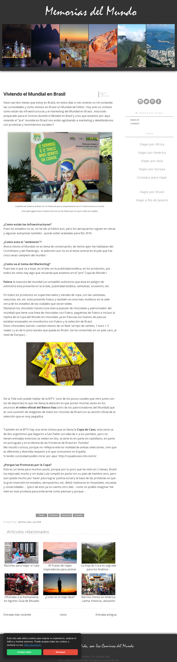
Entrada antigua (106, 614)
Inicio (63, 614)
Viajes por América (152, 152)
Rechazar (60, 652)
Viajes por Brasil (152, 191)
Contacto (134, 123)
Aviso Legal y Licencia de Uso (73, 660)
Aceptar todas (24, 652)
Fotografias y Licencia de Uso (104, 660)
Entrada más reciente (17, 614)
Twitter (42, 515)
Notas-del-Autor (29, 522)
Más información (32, 645)
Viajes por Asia (152, 160)
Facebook (66, 515)
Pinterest (54, 515)
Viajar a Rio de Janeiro (152, 200)
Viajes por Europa (152, 169)
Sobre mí (134, 119)
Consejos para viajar (152, 177)
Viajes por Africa (152, 144)
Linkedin (78, 515)
